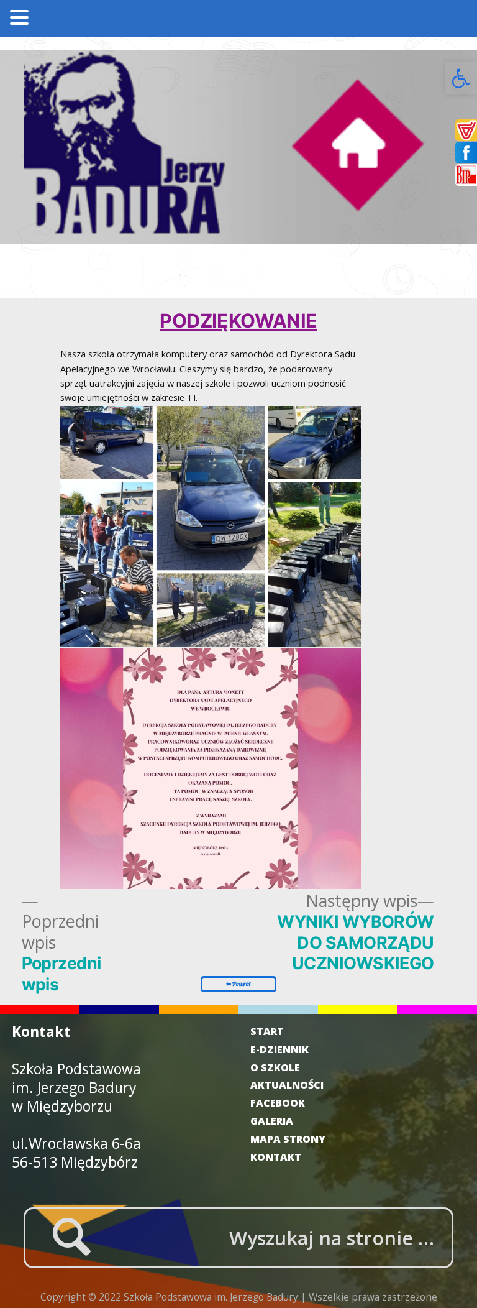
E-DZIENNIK (279, 1049)
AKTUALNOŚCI (287, 1085)
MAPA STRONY (287, 1139)
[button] (461, 78)
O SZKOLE (275, 1067)
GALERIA (271, 1121)
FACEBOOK (277, 1103)
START (267, 1031)
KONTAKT (275, 1157)
